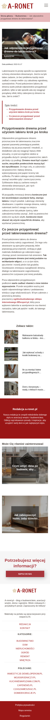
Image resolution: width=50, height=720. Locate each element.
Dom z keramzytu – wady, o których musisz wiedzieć (33, 388)
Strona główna (7, 16)
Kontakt (25, 628)
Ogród (25, 652)
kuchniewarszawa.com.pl (24, 681)
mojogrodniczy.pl (25, 677)
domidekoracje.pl (25, 693)
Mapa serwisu (25, 710)
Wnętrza (25, 660)
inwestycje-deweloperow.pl (25, 674)
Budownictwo (21, 16)
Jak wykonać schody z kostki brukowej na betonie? (33, 354)
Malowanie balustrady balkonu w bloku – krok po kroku (33, 337)
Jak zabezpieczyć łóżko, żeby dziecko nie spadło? (25, 517)
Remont (25, 656)
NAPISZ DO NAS (25, 574)
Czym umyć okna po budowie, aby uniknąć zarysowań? (25, 467)
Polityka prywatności (25, 705)
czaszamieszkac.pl (24, 689)
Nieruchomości (25, 648)
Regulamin (25, 716)
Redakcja (25, 624)
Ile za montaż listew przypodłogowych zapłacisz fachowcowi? (33, 371)
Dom (25, 645)
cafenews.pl (25, 685)
